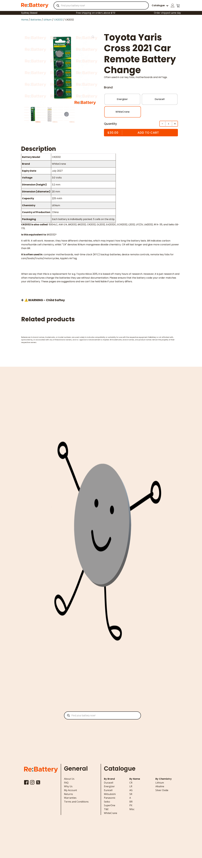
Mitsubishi (110, 794)
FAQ (66, 782)
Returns (68, 794)
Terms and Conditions (76, 801)
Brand (108, 87)
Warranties (70, 797)
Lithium (47, 19)
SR (130, 794)
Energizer (109, 786)
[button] (93, 37)
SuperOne (109, 805)
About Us (69, 778)
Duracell (108, 782)
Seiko (107, 801)
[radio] (122, 99)
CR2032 (58, 19)
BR (130, 801)
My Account (70, 790)
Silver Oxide (161, 790)
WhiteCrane (110, 813)
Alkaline (159, 786)
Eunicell (108, 790)
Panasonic (109, 797)
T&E (106, 809)
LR (130, 786)
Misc (131, 809)
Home (24, 19)
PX (130, 805)
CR (130, 782)
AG (130, 790)
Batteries (35, 19)
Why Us (68, 786)
